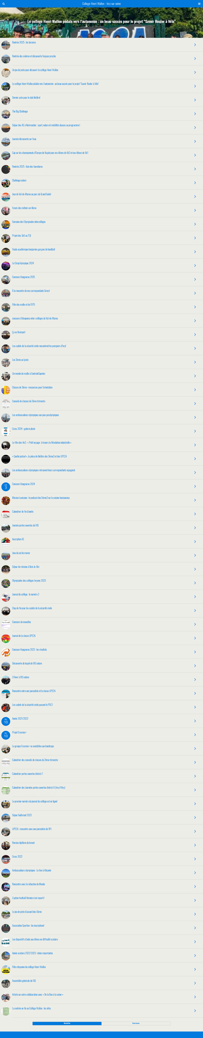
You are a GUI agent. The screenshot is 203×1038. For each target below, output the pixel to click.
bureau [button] (135, 1023)
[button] (3, 3)
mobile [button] (67, 1023)
